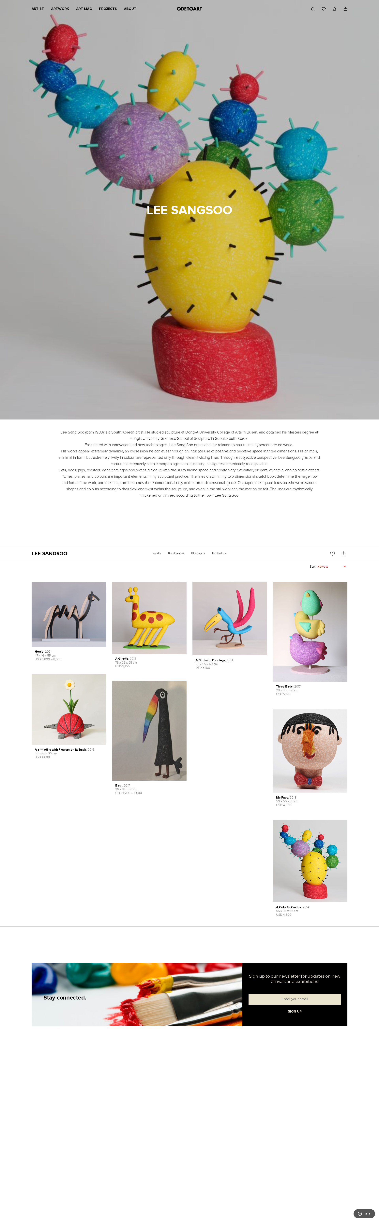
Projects (108, 9)
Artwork (60, 9)
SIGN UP (295, 1011)
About (130, 9)
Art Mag (84, 9)
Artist (38, 9)
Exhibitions (219, 553)
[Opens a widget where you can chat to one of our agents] (364, 1214)
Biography (198, 553)
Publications (176, 553)
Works (157, 553)
